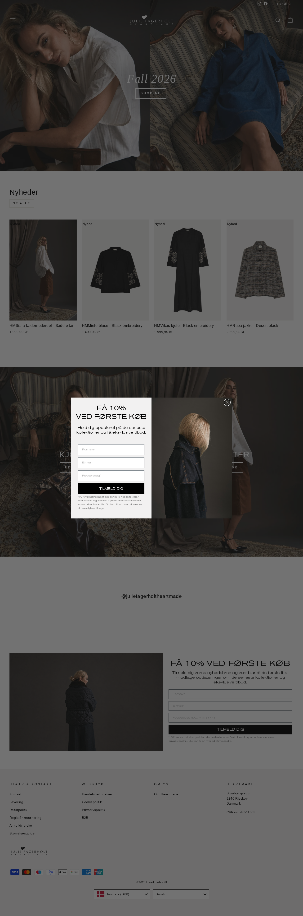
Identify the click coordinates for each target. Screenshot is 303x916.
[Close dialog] (227, 402)
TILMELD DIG (111, 488)
